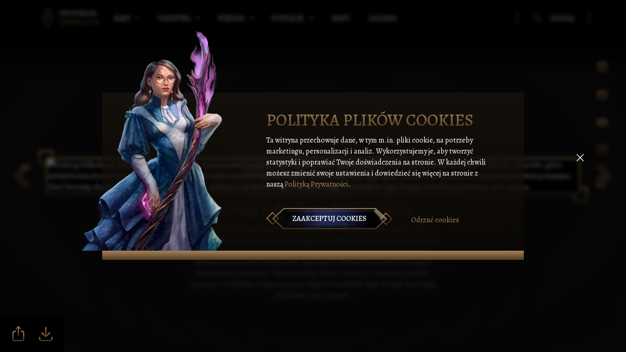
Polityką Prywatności (316, 184)
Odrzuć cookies (435, 220)
